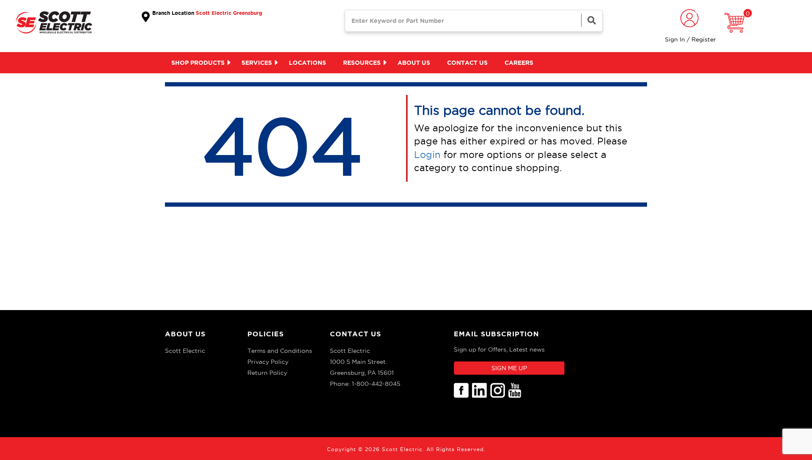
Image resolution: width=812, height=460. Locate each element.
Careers (519, 62)
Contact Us (355, 334)
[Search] (591, 20)
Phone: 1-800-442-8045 (365, 383)
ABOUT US (185, 334)
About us (414, 62)
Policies (265, 334)
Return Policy (267, 372)
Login (427, 155)
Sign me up (509, 368)
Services (256, 62)
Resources (362, 62)
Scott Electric (185, 350)
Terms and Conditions (279, 350)
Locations (307, 62)
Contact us (467, 62)
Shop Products (198, 62)
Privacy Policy (267, 361)
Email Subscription (496, 334)
